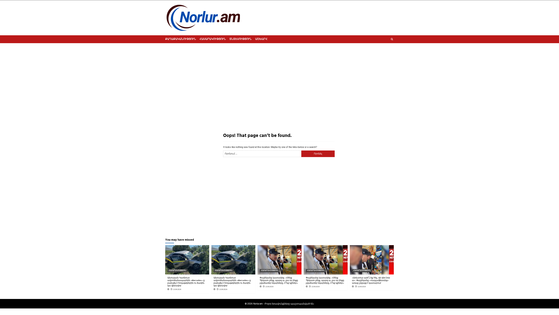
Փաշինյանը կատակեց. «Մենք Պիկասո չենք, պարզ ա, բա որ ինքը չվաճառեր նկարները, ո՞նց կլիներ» (279, 280)
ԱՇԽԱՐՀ (261, 39)
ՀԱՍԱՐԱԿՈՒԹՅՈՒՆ (213, 39)
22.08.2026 (177, 289)
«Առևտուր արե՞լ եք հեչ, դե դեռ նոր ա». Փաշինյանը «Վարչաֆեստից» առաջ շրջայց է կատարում (371, 280)
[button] (392, 39)
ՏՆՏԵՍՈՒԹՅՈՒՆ (240, 39)
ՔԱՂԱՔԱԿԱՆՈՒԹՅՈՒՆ (180, 39)
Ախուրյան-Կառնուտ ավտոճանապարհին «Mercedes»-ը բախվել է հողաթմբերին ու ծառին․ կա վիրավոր (186, 282)
